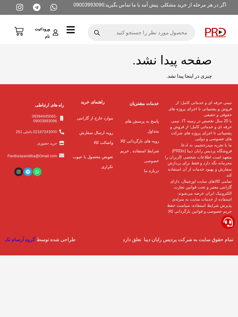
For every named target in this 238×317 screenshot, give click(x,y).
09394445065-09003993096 (44, 118)
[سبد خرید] (19, 30)
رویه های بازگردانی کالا (139, 141)
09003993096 (88, 4)
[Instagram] (18, 171)
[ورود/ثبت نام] (55, 32)
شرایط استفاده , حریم (139, 151)
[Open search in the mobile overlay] (141, 32)
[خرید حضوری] (61, 143)
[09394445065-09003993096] (61, 118)
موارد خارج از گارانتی (95, 118)
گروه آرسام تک (20, 239)
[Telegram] (28, 171)
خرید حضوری (47, 143)
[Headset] (228, 222)
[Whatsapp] (37, 171)
